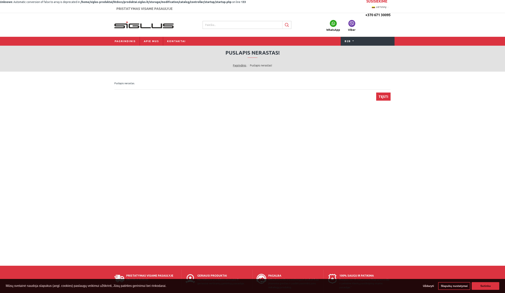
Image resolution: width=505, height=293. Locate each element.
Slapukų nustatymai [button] (454, 285)
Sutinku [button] (485, 285)
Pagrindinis (239, 65)
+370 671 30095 (378, 15)
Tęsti (383, 96)
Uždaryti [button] (428, 285)
